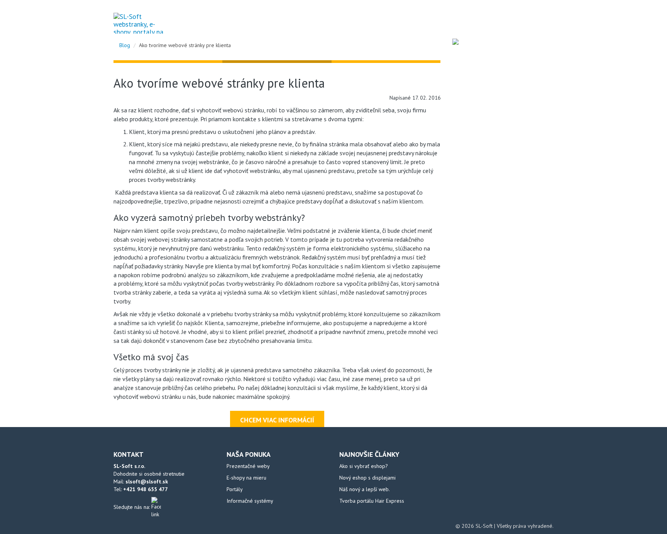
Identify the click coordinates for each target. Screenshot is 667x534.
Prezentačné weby (248, 466)
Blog (475, 23)
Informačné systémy (250, 500)
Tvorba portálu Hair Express (371, 500)
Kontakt (542, 23)
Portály (235, 489)
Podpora (506, 23)
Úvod (449, 23)
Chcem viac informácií (277, 419)
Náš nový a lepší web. (364, 489)
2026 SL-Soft (478, 525)
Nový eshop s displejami (367, 477)
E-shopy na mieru (246, 477)
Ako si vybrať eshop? (363, 466)
